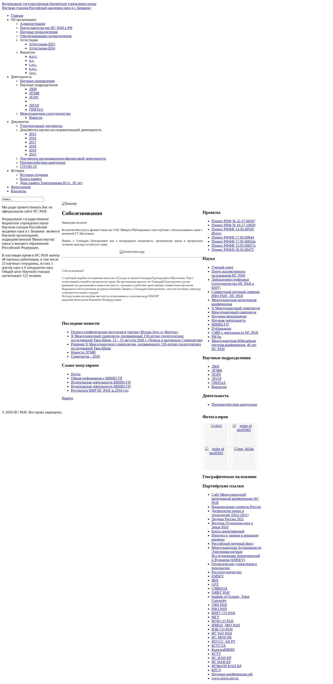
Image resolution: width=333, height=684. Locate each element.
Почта (75, 374)
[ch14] (216, 426)
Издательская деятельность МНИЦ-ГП (101, 382)
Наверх (67, 398)
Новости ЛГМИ (83, 352)
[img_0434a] (244, 449)
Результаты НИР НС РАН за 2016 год (99, 390)
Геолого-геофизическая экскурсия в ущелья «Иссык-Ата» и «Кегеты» (124, 332)
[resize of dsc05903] (244, 430)
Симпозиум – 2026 (85, 356)
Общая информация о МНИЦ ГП (96, 378)
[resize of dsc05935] (216, 453)
